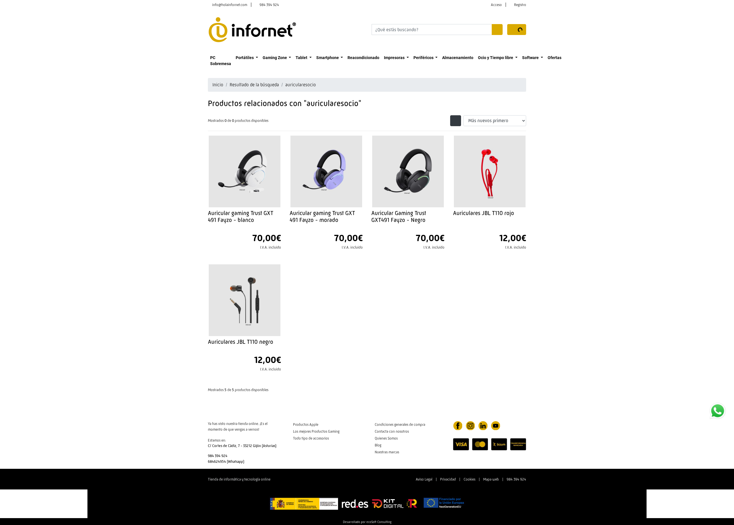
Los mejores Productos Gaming (316, 431)
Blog (378, 445)
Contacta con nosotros (392, 431)
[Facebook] (457, 425)
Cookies (469, 479)
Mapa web (491, 479)
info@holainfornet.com (229, 5)
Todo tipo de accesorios (311, 438)
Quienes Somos (386, 438)
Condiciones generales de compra (400, 424)
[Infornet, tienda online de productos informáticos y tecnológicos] (252, 29)
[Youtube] (495, 425)
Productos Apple (305, 424)
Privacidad (448, 479)
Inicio (217, 84)
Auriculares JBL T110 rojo (483, 213)
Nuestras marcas (387, 452)
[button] (246, 57)
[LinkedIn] (482, 425)
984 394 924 (269, 5)
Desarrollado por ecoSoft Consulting (367, 522)
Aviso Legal (424, 479)
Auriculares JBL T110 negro (240, 342)
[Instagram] (470, 425)
